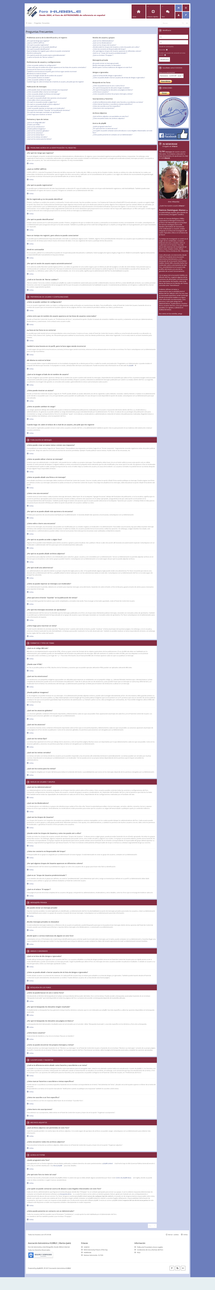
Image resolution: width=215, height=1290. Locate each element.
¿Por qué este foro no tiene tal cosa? (105, 128)
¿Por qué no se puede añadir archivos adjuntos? (43, 104)
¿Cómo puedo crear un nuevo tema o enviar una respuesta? (47, 90)
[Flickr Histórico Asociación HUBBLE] (183, 1268)
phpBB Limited (108, 1163)
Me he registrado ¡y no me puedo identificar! (42, 47)
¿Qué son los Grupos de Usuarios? (104, 45)
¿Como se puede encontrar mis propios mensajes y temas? (113, 94)
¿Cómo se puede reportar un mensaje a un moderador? (46, 108)
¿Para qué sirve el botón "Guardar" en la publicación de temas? (48, 110)
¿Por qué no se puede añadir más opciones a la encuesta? (47, 98)
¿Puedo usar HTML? (33, 125)
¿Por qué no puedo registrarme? (38, 45)
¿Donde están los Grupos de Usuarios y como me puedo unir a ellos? (116, 47)
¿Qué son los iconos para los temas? (39, 139)
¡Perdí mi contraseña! (34, 53)
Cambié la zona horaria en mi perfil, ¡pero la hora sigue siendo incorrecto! (52, 71)
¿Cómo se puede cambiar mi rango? (39, 80)
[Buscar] (183, 23)
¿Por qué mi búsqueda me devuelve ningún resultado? (111, 88)
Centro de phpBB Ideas (123, 1178)
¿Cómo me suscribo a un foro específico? (106, 106)
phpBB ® (40, 1268)
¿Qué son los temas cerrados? (37, 137)
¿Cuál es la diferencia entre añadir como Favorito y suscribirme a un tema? (118, 102)
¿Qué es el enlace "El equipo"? (103, 55)
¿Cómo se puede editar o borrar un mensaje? (42, 92)
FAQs (138, 1252)
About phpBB (57, 1166)
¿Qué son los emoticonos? (36, 127)
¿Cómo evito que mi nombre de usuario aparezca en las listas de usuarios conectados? (56, 67)
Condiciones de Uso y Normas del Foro (150, 1250)
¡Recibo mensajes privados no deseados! (107, 65)
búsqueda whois (66, 1194)
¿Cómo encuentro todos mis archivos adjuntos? (109, 118)
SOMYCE (86, 1247)
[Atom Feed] (177, 1268)
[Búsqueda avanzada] (187, 23)
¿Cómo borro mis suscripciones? (103, 108)
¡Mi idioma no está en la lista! (36, 74)
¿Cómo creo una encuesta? (36, 96)
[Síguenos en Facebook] (172, 1268)
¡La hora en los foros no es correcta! (39, 69)
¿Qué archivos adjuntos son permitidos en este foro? (111, 116)
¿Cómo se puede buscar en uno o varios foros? (109, 86)
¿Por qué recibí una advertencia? (38, 106)
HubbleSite (87, 1252)
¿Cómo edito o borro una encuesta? (39, 100)
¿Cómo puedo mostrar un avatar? (38, 78)
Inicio (30, 23)
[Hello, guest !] (178, 15)
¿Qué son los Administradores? (103, 41)
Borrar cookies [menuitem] (173, 1234)
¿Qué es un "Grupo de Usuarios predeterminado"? (110, 53)
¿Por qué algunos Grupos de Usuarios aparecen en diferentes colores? (117, 51)
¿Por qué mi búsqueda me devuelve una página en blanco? (113, 90)
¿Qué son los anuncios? (35, 133)
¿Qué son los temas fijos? (35, 135)
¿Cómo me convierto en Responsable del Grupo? (109, 49)
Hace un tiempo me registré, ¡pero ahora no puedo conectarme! (48, 51)
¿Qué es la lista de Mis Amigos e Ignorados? (107, 76)
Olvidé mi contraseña (166, 47)
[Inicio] (66, 11)
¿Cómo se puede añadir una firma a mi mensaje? (43, 94)
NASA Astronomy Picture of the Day (96, 1250)
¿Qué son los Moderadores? (102, 43)
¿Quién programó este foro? (102, 126)
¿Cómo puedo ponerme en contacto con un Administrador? (112, 135)
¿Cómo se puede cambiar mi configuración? (41, 65)
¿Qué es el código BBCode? (36, 123)
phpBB (131, 365)
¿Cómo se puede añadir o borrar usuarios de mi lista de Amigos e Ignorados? (119, 78)
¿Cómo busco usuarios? (101, 92)
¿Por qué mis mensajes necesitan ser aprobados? (44, 112)
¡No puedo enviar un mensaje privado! (106, 63)
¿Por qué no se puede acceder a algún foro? (42, 102)
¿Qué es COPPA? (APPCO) (35, 43)
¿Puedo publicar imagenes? (36, 129)
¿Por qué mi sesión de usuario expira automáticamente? (46, 55)
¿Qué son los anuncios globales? (38, 131)
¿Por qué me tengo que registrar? (38, 41)
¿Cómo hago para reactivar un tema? (39, 114)
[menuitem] (178, 7)
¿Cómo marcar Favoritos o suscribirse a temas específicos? (113, 104)
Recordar (162, 50)
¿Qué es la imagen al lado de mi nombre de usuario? (44, 76)
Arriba (31, 163)
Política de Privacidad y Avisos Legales (150, 1247)
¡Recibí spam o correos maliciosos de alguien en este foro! (112, 67)
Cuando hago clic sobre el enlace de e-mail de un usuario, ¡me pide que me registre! (55, 82)
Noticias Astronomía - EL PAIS (93, 1255)
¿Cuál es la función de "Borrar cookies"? (40, 57)
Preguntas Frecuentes (42, 23)
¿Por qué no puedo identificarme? (38, 49)
